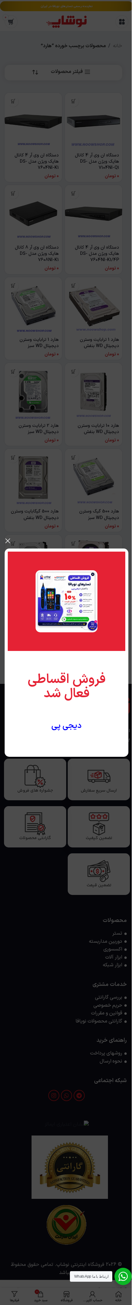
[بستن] (7, 541)
